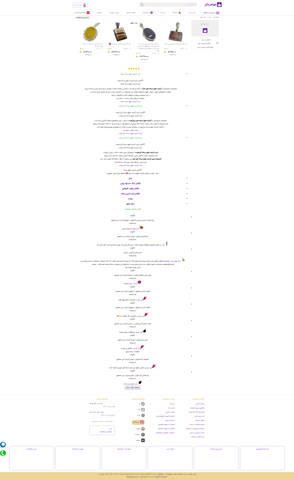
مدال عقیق (203, 17)
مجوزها (175, 12)
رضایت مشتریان (114, 12)
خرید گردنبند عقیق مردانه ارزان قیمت (130, 133)
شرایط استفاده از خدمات (197, 424)
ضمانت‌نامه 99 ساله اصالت (196, 412)
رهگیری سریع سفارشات (197, 408)
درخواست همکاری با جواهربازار (165, 433)
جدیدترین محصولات (82, 17)
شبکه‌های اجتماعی (80, 12)
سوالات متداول (199, 420)
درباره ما (162, 12)
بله (139, 404)
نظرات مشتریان (170, 412)
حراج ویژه (146, 12)
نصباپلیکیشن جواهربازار (106, 430)
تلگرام (138, 428)
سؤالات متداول (130, 12)
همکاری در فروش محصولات (166, 428)
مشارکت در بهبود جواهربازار (166, 424)
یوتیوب (138, 440)
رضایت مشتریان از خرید (197, 433)
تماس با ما (171, 408)
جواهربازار (216, 17)
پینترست (137, 434)
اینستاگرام (136, 422)
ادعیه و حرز (192, 12)
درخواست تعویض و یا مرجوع (195, 428)
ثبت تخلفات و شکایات (197, 437)
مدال (209, 17)
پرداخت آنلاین (200, 404)
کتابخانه (99, 12)
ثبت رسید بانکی (199, 416)
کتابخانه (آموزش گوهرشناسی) (165, 416)
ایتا (139, 409)
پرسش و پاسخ (170, 420)
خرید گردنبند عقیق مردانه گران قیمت (130, 165)
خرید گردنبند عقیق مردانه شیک (130, 101)
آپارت (138, 415)
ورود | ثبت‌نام (78, 5)
